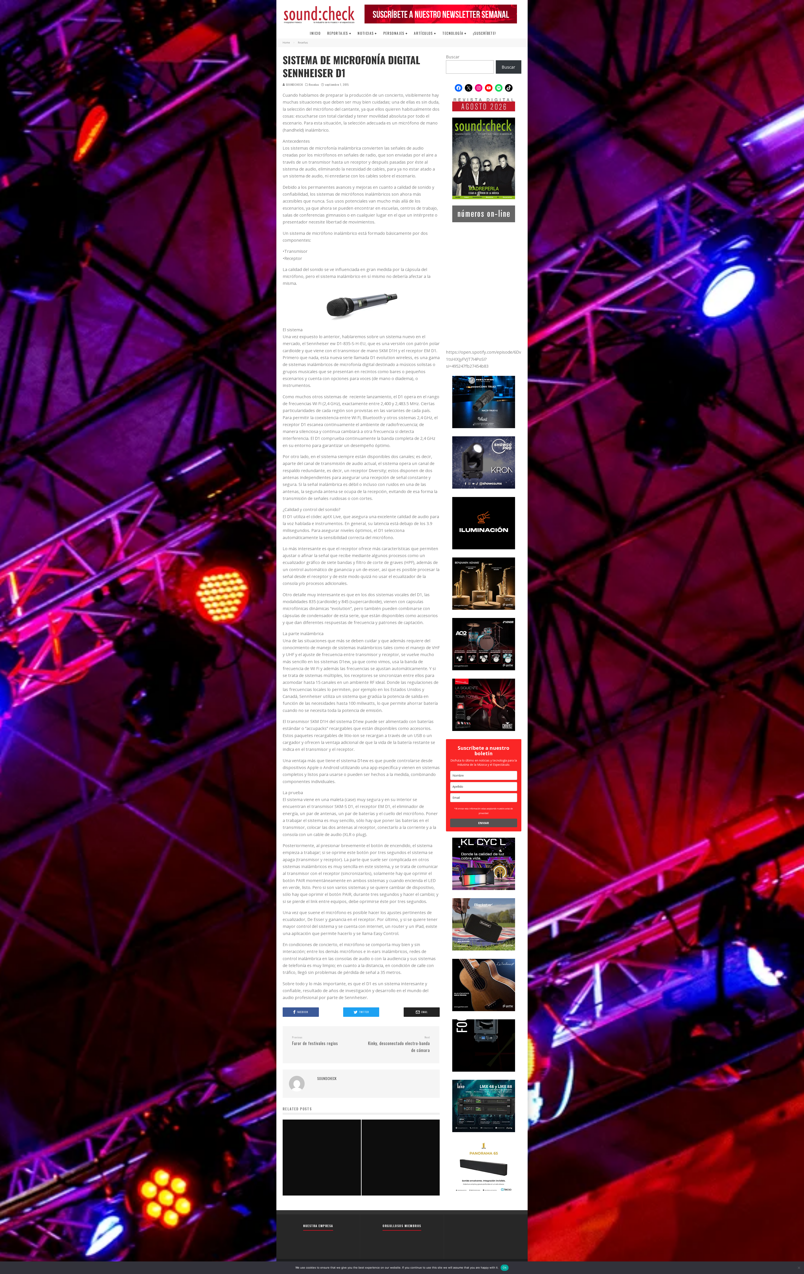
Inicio (315, 33)
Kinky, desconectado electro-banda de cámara (399, 1044)
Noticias (366, 33)
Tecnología (452, 33)
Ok (504, 1267)
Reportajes (337, 33)
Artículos (423, 33)
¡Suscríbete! (484, 33)
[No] (799, 1268)
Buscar (453, 57)
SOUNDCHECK (294, 84)
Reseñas (314, 84)
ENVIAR (483, 823)
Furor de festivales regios (315, 1041)
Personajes (394, 33)
